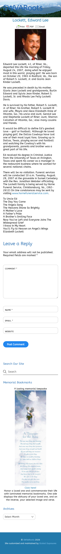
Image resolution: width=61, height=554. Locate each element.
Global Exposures (47, 543)
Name (9, 310)
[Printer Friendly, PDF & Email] (30, 26)
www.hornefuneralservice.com (30, 193)
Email (9, 321)
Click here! (30, 487)
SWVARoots (28, 540)
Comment (11, 268)
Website (9, 331)
